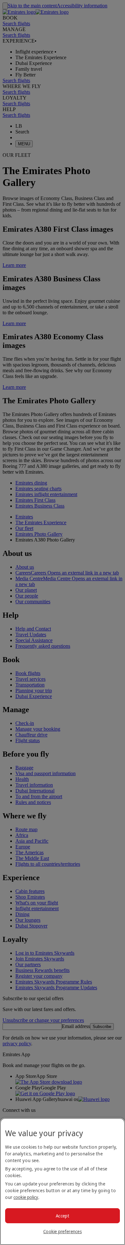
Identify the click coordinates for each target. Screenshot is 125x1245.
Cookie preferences (62, 1231)
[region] (62, 1181)
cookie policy (25, 1197)
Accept (62, 1216)
